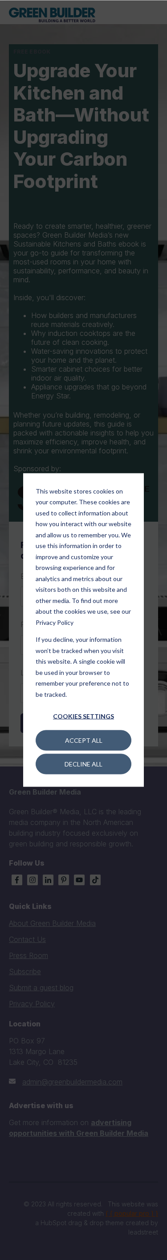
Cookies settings (83, 716)
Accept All (83, 740)
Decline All (83, 763)
